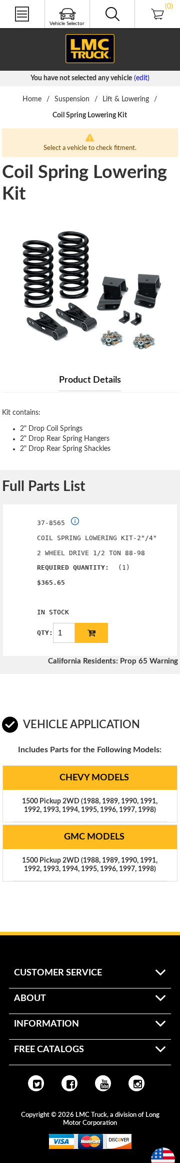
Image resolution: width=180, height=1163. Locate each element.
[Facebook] (70, 1083)
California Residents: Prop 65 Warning (113, 661)
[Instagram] (136, 1083)
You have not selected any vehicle (81, 78)
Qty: (45, 632)
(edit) (142, 78)
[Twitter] (36, 1083)
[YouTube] (103, 1083)
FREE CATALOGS (26, 29)
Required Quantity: (73, 567)
